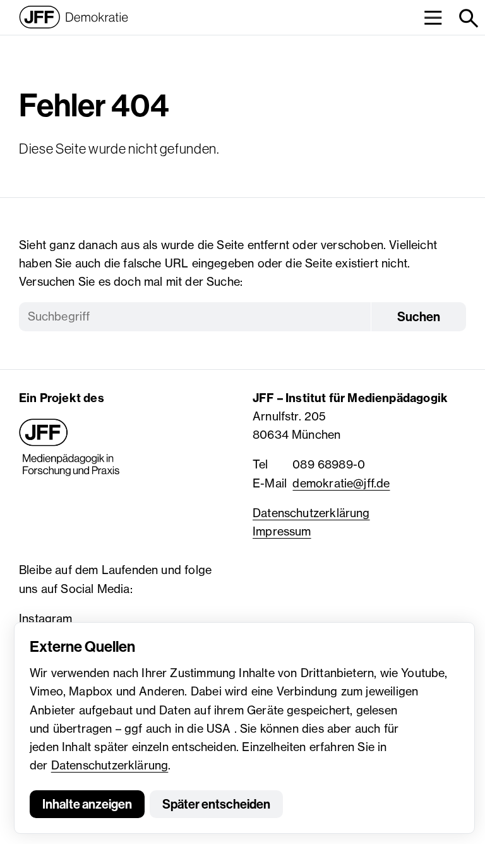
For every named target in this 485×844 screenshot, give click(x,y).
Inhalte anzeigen (87, 804)
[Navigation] (433, 17)
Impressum (282, 531)
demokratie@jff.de (341, 483)
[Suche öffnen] (467, 17)
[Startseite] (73, 17)
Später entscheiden (216, 804)
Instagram (46, 618)
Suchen (418, 316)
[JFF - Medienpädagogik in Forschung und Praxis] (69, 448)
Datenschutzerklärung (110, 765)
